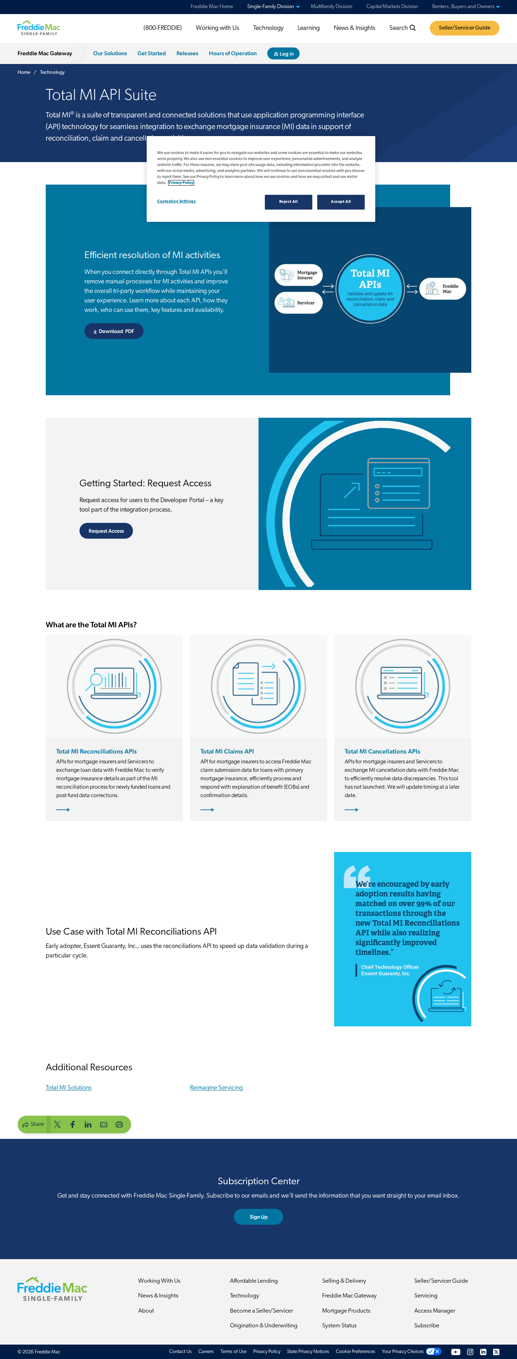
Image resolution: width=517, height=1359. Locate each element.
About (146, 1311)
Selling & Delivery (344, 1281)
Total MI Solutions (68, 1088)
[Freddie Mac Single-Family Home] (39, 28)
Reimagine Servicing (216, 1088)
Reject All (288, 202)
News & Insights (354, 28)
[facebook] (73, 1124)
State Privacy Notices (308, 1351)
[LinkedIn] (483, 1351)
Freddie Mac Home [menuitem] (212, 6)
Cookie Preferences (355, 1351)
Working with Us (217, 28)
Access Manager (434, 1311)
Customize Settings (176, 201)
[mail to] (103, 1124)
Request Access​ (106, 531)
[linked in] (88, 1124)
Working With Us (159, 1281)
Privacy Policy (266, 1351)
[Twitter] (496, 1351)
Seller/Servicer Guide (464, 28)
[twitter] (57, 1124)
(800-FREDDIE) (162, 28)
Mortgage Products (346, 1311)
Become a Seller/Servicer (261, 1311)
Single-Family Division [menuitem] (270, 6)
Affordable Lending (254, 1281)
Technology (268, 28)
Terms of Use (234, 1351)
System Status (339, 1326)
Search (399, 28)
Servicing (426, 1296)
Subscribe (426, 1326)
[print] (119, 1124)
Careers (206, 1351)
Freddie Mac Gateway (349, 1296)
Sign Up (259, 1217)
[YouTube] (455, 1351)
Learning (309, 28)
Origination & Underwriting (264, 1326)
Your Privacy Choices (403, 1351)
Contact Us (180, 1351)
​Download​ (121, 331)
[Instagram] (470, 1351)
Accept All (341, 202)
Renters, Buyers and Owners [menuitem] (463, 6)
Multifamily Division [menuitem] (331, 6)
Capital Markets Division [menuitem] (392, 6)
